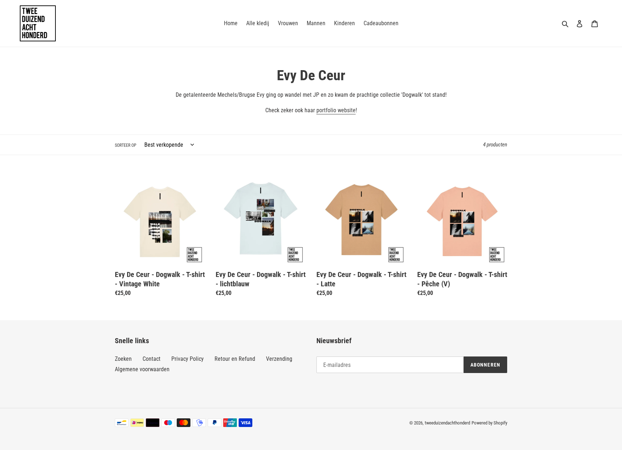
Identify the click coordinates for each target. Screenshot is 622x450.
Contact (152, 358)
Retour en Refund (235, 358)
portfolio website (336, 110)
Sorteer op (125, 145)
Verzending (279, 358)
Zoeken (123, 358)
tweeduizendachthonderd (447, 423)
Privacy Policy (187, 358)
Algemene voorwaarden (142, 369)
